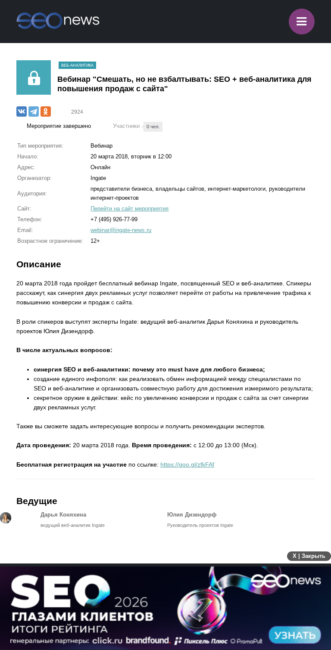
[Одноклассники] (46, 111)
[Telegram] (33, 111)
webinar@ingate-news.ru (121, 230)
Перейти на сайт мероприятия (130, 208)
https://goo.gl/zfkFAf (187, 464)
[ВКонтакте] (21, 111)
